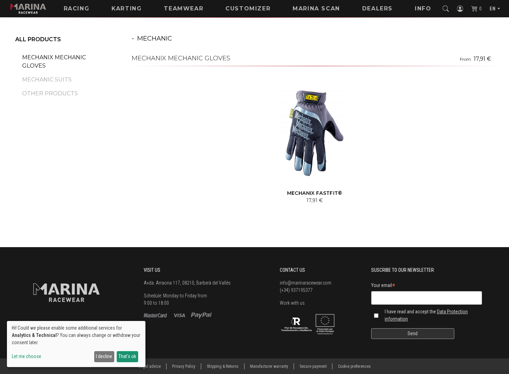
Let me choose (26, 356)
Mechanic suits (47, 79)
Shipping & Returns (223, 366)
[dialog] (76, 344)
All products (38, 39)
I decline (104, 356)
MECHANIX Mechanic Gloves (54, 61)
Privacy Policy (183, 366)
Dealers (377, 8)
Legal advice (150, 366)
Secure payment (313, 366)
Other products (50, 93)
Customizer (247, 8)
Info (423, 8)
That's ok (127, 356)
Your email (383, 286)
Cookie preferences (354, 366)
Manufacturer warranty (269, 366)
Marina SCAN (316, 8)
